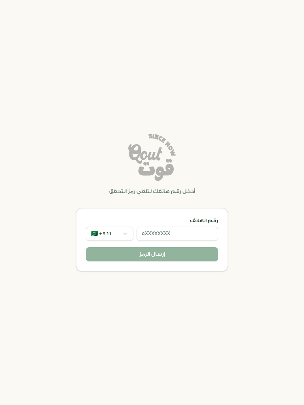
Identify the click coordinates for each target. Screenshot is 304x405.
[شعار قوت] (152, 157)
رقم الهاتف (204, 220)
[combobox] (109, 234)
